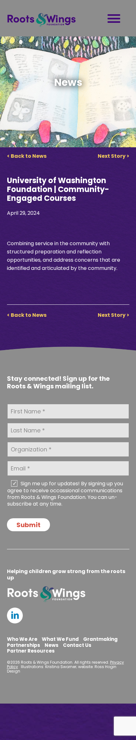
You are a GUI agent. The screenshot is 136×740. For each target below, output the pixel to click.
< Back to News (26, 156)
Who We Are (22, 639)
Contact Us (77, 645)
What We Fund (60, 639)
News (52, 645)
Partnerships (23, 645)
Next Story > (113, 156)
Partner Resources (31, 651)
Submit (28, 524)
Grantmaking (100, 639)
